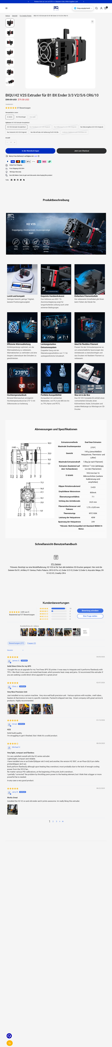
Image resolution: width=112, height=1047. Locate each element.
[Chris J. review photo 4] (48, 709)
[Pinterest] (17, 180)
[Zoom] (92, 21)
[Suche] (96, 8)
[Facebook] (11, 180)
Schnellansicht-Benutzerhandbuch (56, 544)
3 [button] (56, 821)
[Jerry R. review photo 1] (12, 809)
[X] (14, 180)
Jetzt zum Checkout (81, 151)
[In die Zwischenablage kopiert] (24, 180)
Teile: (7, 180)
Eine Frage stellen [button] (90, 616)
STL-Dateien (56, 564)
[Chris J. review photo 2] (24, 709)
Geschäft (14, 16)
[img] (12, 657)
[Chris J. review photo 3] (36, 709)
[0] (105, 8)
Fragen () (31, 643)
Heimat (7, 16)
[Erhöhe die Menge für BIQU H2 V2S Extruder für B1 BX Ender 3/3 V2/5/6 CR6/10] (14, 142)
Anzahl (7, 138)
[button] (11, 108)
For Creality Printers (25, 16)
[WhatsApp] (20, 180)
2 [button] (53, 821)
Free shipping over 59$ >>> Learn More (56, 1)
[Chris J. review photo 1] (12, 709)
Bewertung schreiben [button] (90, 611)
